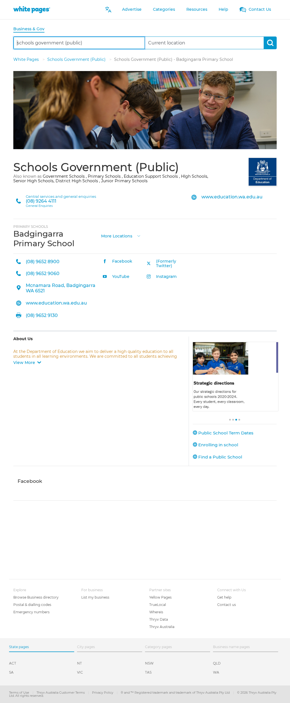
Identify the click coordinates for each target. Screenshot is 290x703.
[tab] (31, 29)
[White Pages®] (31, 9)
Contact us (226, 605)
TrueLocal (157, 605)
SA (11, 672)
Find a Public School (219, 457)
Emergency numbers (31, 612)
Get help (224, 597)
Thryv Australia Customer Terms (61, 693)
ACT (12, 663)
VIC (80, 672)
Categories (164, 9)
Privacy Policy (103, 693)
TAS (148, 672)
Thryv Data (158, 619)
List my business (95, 597)
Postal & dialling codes (32, 605)
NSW (149, 663)
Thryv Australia (161, 627)
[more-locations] (139, 235)
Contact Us (259, 9)
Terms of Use (19, 693)
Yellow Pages (160, 597)
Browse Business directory (36, 597)
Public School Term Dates (225, 433)
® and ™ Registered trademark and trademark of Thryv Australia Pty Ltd (176, 693)
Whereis (156, 612)
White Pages (26, 59)
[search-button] (270, 43)
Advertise (132, 9)
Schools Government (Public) (77, 59)
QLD (217, 663)
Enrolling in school (217, 444)
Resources (196, 9)
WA (216, 672)
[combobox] (79, 43)
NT (79, 663)
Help (223, 9)
